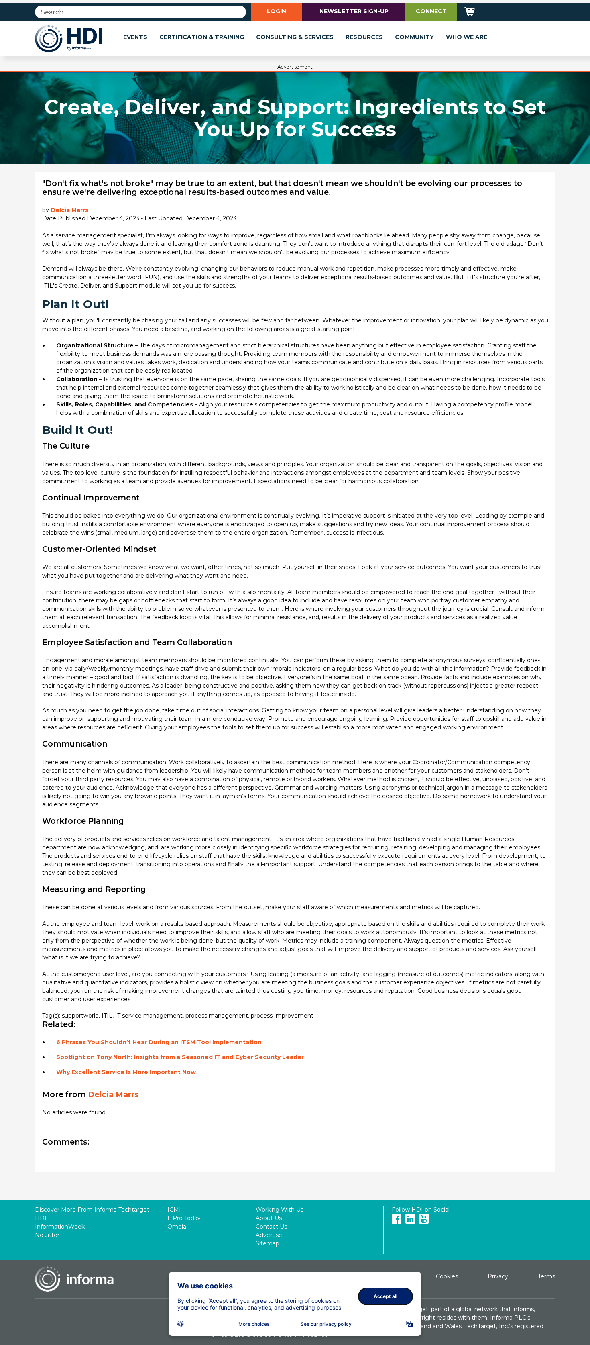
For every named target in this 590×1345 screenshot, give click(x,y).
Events (135, 37)
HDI (41, 1218)
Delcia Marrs (69, 210)
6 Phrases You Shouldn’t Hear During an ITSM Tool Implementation (159, 1042)
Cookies (447, 1276)
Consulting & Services (295, 37)
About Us (269, 1218)
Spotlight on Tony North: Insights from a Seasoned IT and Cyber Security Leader (180, 1057)
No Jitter (47, 1235)
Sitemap (267, 1243)
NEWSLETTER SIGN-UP (354, 11)
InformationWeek (60, 1226)
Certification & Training (201, 37)
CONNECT (431, 11)
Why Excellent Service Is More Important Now (126, 1072)
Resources (364, 37)
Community (414, 37)
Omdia (176, 1226)
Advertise (269, 1235)
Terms (546, 1276)
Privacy (498, 1276)
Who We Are (466, 37)
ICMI (174, 1209)
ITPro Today (184, 1218)
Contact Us (271, 1226)
